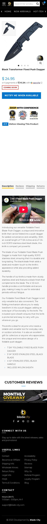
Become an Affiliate (11, 460)
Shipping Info (8, 464)
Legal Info (6, 475)
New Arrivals (22, 11)
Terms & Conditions (11, 483)
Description (8, 186)
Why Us (28, 471)
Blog (26, 483)
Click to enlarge (40, 63)
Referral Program (32, 475)
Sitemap (28, 467)
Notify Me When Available (21, 95)
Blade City (35, 520)
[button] (23, 82)
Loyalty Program (32, 479)
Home (8, 11)
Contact (5, 456)
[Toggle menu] (4, 3)
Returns (41, 186)
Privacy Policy (30, 460)
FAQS (4, 479)
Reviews (20, 186)
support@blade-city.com (13, 505)
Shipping (30, 186)
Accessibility (29, 456)
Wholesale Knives (10, 467)
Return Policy (8, 471)
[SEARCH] (37, 3)
